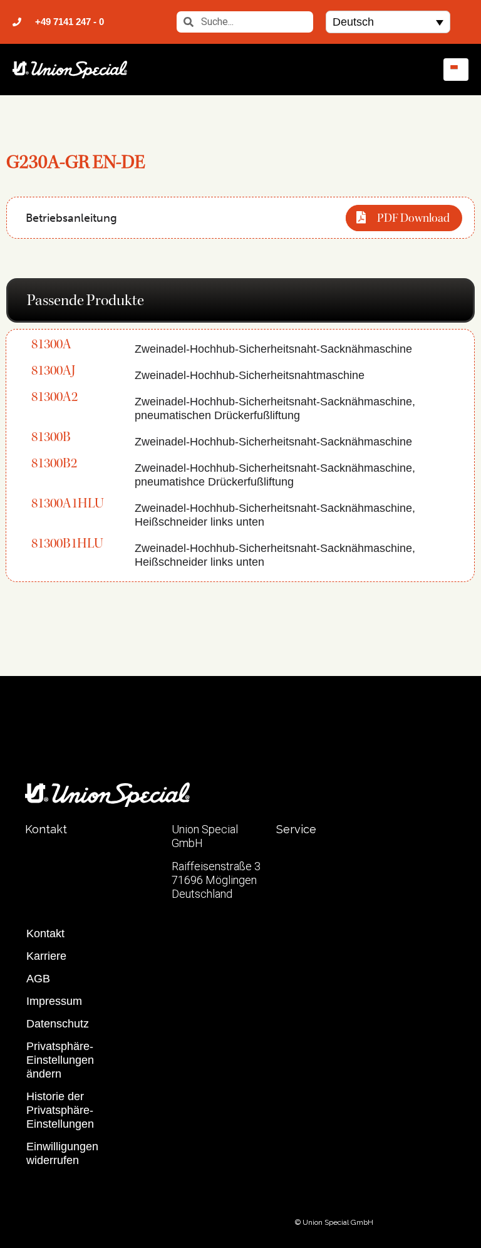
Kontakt (45, 933)
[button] (388, 22)
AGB (38, 978)
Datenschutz (57, 1023)
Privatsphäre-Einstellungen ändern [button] (60, 1060)
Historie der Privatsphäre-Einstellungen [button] (60, 1110)
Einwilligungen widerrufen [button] (62, 1153)
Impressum (54, 1001)
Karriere (46, 956)
